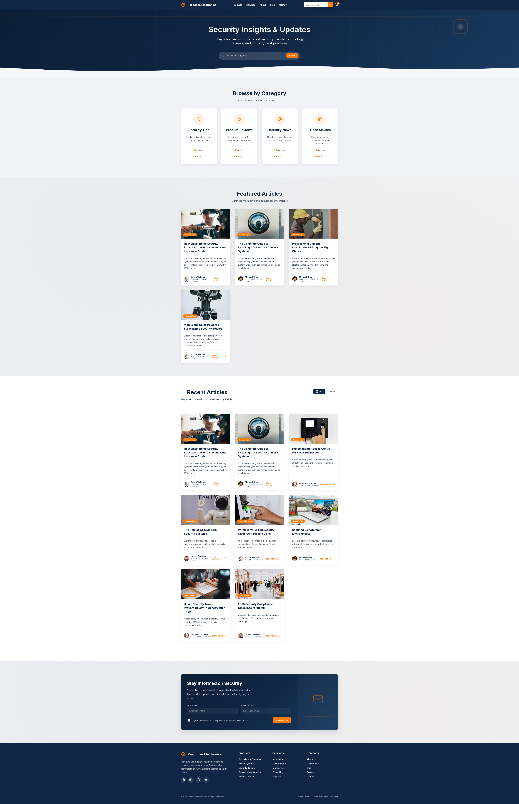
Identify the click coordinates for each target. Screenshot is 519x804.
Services (250, 5)
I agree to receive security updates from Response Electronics (220, 720)
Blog (272, 5)
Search (292, 56)
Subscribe (280, 720)
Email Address (247, 705)
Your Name (192, 705)
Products (237, 5)
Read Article (216, 279)
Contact (283, 5)
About (263, 5)
